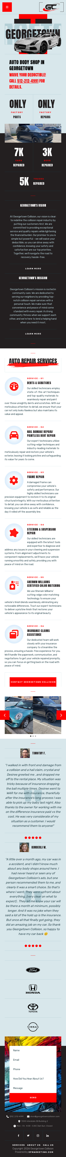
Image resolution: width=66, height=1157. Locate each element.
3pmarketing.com (40, 1152)
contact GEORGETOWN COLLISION (33, 682)
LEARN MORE (33, 269)
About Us (34, 1145)
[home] (51, 7)
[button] (7, 7)
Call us (48, 1145)
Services (18, 1145)
